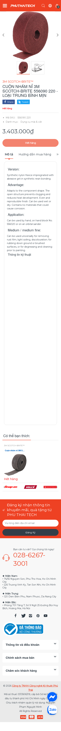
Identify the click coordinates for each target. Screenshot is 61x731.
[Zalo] (52, 709)
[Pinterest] (38, 615)
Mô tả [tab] (9, 154)
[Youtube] (45, 615)
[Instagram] (30, 615)
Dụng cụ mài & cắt (31, 121)
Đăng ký (30, 532)
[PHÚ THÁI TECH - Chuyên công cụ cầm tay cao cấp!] (23, 5)
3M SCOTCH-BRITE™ (17, 81)
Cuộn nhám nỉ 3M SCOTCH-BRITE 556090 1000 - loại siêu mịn (15, 450)
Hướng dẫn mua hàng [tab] (35, 154)
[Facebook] (15, 615)
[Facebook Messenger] (52, 697)
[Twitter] (23, 615)
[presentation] (4, 487)
